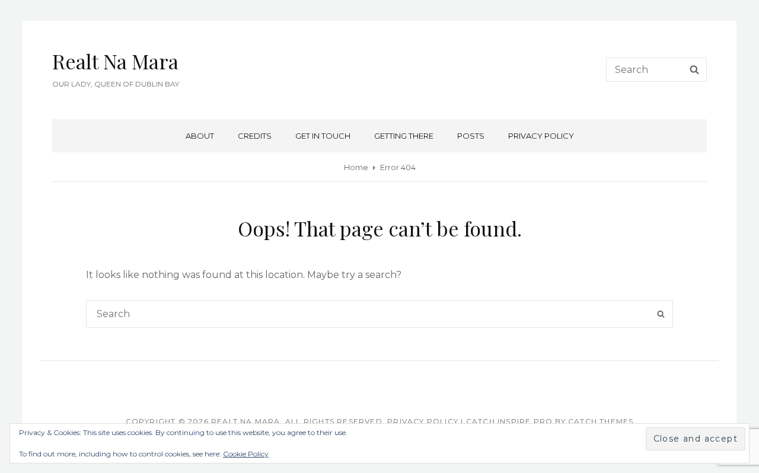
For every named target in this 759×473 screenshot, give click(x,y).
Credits (255, 135)
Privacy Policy (541, 135)
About (200, 135)
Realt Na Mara (115, 61)
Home (356, 167)
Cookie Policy (246, 453)
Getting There (403, 135)
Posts (470, 135)
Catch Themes (600, 421)
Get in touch (322, 135)
